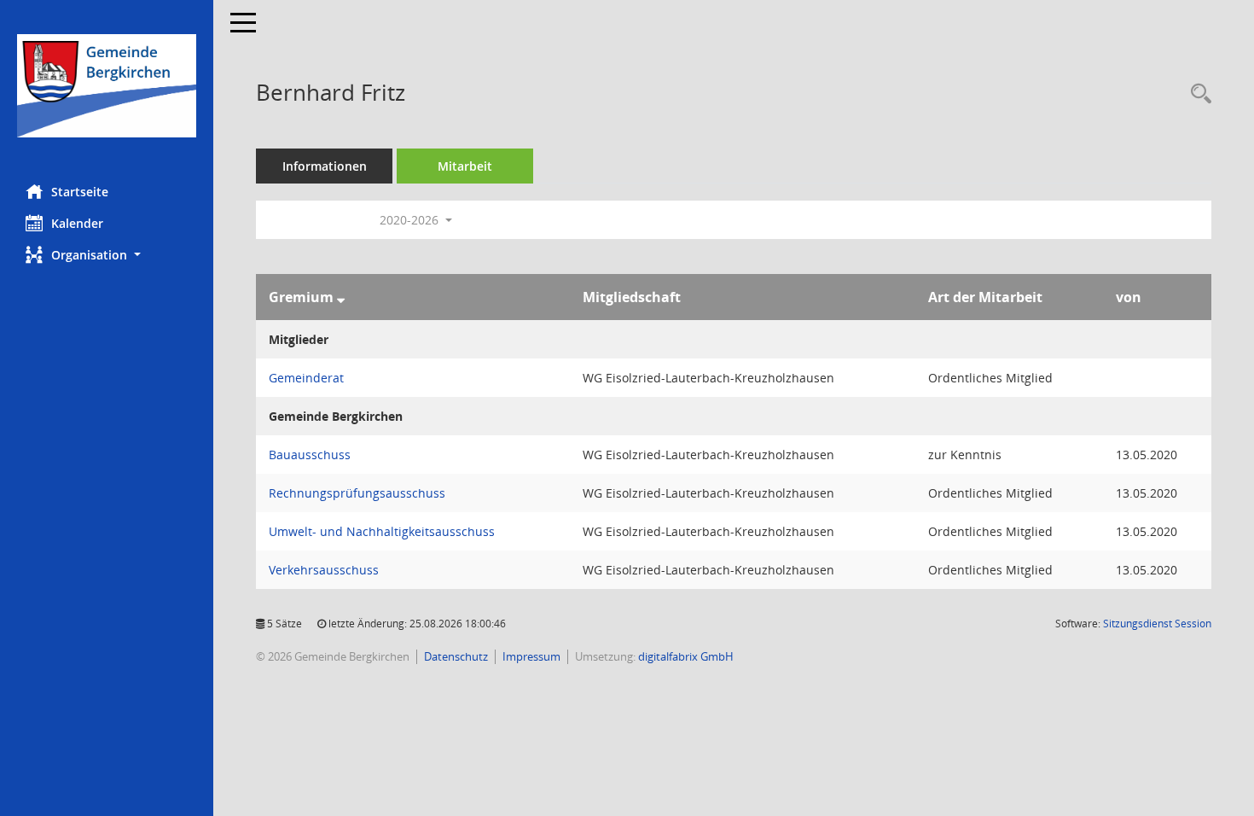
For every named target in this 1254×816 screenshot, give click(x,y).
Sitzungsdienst (1157, 623)
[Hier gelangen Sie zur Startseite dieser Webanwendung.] (106, 86)
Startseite (79, 192)
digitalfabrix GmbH (686, 656)
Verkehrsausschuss (324, 570)
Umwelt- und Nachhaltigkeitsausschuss (382, 531)
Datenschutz (456, 656)
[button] (106, 255)
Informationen (324, 166)
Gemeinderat (306, 378)
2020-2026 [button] (411, 220)
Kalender (77, 223)
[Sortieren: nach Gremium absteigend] (341, 297)
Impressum (531, 656)
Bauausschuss (310, 454)
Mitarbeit (465, 166)
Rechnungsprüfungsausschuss (357, 493)
